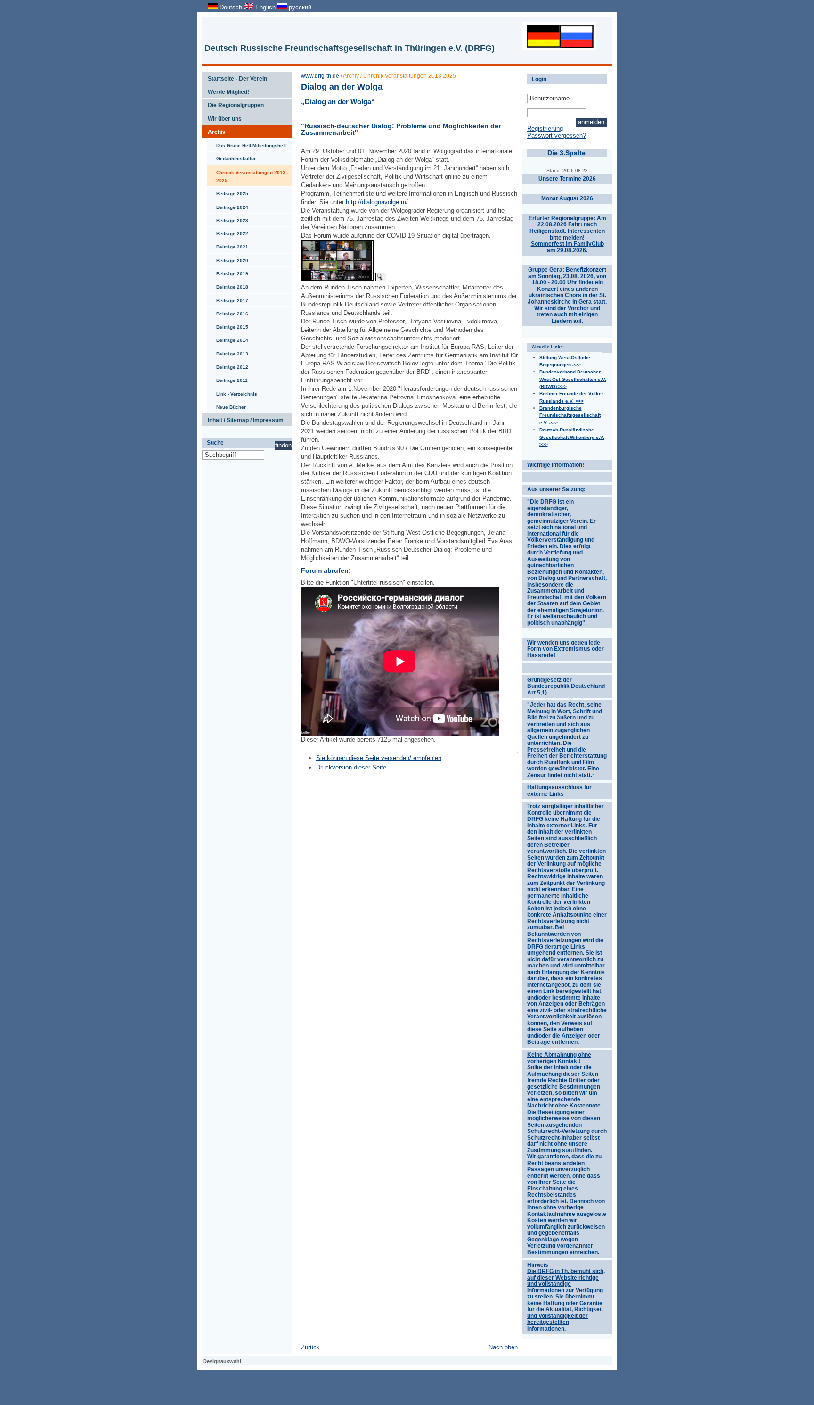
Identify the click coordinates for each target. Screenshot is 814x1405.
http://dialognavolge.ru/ (377, 202)
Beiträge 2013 (227, 351)
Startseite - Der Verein (234, 77)
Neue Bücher (226, 405)
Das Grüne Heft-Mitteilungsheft (246, 143)
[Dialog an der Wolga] (337, 278)
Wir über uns (222, 117)
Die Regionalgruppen (233, 103)
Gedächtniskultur (231, 156)
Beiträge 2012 (227, 365)
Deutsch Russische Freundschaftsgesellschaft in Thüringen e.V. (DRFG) (349, 48)
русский (299, 7)
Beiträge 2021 (227, 244)
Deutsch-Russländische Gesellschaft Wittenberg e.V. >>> (571, 437)
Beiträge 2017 (227, 298)
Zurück (310, 1347)
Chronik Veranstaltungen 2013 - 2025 (247, 174)
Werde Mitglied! (225, 90)
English (265, 7)
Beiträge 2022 (227, 231)
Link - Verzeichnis (232, 392)
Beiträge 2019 (227, 271)
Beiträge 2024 (227, 205)
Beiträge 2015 (227, 325)
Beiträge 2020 (227, 258)
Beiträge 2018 (227, 284)
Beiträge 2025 (227, 191)
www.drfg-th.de (320, 76)
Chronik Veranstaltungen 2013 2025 (409, 76)
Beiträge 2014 (227, 338)
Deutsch (231, 7)
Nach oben (503, 1347)
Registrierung (545, 128)
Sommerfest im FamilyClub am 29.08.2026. (567, 247)
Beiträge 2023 (227, 218)
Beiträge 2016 (227, 311)
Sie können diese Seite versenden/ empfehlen (378, 757)
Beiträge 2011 (227, 378)
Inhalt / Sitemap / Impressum (243, 418)
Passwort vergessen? (556, 135)
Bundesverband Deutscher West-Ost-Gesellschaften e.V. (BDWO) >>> (572, 379)
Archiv (214, 130)
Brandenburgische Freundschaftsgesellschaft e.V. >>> (570, 415)
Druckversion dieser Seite (351, 767)
